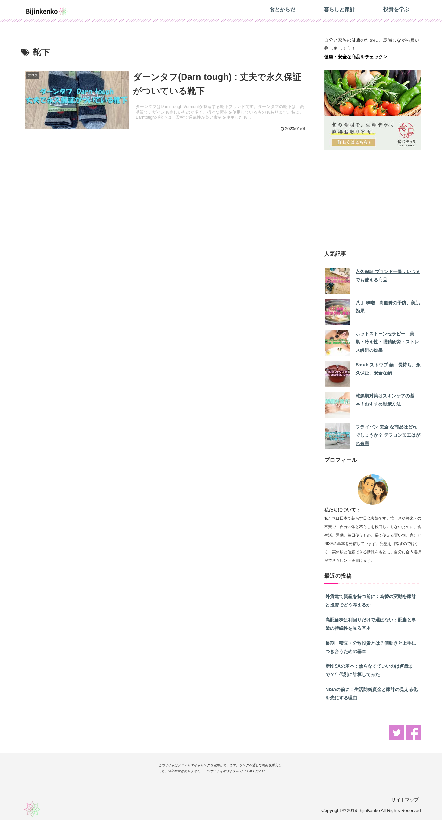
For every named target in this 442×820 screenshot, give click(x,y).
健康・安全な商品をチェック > (355, 56)
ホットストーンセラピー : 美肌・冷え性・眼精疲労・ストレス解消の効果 (387, 342)
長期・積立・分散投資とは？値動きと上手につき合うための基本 (371, 647)
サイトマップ (405, 799)
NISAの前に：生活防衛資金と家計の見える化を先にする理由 (372, 693)
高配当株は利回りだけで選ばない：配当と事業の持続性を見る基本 (371, 624)
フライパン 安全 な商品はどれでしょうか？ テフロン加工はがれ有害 (388, 435)
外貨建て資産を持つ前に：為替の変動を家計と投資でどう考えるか (371, 600)
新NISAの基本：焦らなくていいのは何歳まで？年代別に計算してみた (369, 670)
